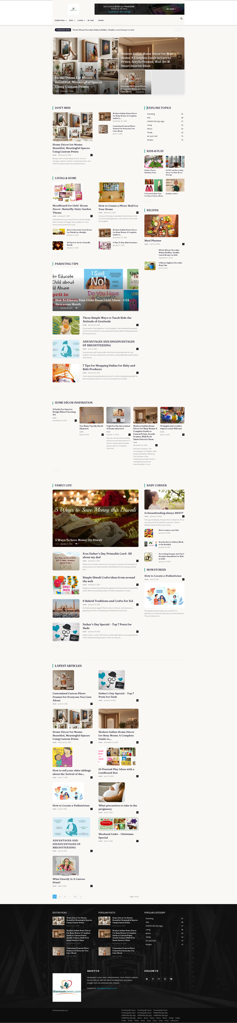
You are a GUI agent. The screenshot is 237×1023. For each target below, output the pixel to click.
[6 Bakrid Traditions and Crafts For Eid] (66, 608)
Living (80, 20)
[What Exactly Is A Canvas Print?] (73, 866)
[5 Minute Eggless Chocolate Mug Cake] (150, 266)
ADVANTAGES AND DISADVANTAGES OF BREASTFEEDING (109, 343)
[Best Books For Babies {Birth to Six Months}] (150, 544)
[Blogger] (146, 979)
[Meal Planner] (164, 226)
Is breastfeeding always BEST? (163, 512)
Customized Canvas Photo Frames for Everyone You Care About (124, 128)
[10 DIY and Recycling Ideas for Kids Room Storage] (175, 161)
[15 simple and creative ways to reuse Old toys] (172, 415)
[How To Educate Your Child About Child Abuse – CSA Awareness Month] (95, 289)
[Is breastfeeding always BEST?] (164, 500)
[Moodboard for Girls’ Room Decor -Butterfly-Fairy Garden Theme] (73, 192)
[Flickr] (159, 979)
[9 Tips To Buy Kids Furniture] (105, 245)
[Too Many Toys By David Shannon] (91, 415)
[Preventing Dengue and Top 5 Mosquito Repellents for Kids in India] (148, 557)
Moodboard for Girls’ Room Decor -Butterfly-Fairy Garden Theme (72, 209)
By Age (91, 20)
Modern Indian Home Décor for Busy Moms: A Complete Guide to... (125, 115)
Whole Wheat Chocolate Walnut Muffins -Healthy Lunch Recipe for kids (169, 252)
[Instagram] (165, 979)
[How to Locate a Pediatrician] (164, 595)
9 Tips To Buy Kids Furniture (125, 242)
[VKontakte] (171, 979)
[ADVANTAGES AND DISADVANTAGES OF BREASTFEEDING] (66, 349)
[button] (181, 19)
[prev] (176, 29)
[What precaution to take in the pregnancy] (118, 792)
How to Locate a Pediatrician (162, 575)
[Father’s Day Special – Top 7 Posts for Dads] (66, 632)
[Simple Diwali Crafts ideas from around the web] (66, 585)
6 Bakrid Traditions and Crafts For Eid (108, 601)
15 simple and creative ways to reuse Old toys (171, 427)
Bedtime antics (172, 193)
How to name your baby (169, 530)
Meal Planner (152, 240)
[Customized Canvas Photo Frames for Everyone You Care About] (135, 82)
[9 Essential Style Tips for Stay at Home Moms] (153, 185)
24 (75, 897)
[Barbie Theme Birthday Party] (153, 161)
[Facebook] (152, 979)
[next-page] (58, 254)
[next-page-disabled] (58, 169)
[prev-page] (54, 169)
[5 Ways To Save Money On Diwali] (95, 518)
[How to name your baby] (148, 533)
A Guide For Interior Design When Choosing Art (64, 412)
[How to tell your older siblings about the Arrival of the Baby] (73, 757)
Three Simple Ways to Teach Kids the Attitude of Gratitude (107, 319)
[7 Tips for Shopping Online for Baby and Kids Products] (66, 373)
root (57, 91)
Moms (101, 20)
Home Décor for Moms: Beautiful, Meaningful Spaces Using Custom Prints (71, 148)
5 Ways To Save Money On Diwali (78, 540)
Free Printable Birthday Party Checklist (90, 30)
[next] (180, 29)
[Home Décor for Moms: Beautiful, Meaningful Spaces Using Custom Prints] (85, 65)
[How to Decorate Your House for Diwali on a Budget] (59, 232)
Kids (71, 20)
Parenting (60, 20)
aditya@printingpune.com (107, 988)
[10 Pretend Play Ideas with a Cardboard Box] (118, 756)
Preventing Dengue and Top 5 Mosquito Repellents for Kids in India (171, 556)
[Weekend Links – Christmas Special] (118, 824)
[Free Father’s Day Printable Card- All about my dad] (66, 561)
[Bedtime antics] (175, 185)
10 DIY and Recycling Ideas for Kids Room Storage (174, 172)
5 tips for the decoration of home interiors (118, 427)
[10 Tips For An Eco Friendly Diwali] (58, 245)
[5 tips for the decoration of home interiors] (118, 415)
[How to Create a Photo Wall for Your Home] (118, 192)
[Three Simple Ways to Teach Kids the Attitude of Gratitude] (66, 325)
